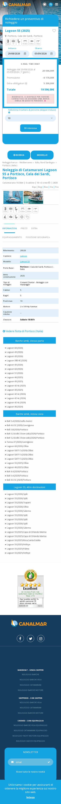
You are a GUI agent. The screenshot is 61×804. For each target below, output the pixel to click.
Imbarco (12, 48)
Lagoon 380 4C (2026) (17, 360)
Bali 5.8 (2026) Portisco (17, 429)
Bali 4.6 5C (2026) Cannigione (20, 425)
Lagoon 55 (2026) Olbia (17, 506)
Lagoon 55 (25, 261)
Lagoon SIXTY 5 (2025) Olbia (20, 458)
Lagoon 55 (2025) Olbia (17, 463)
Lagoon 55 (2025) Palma (18, 548)
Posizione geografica (38, 237)
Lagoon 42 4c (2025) (16, 385)
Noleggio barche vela (30, 679)
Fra (57, 186)
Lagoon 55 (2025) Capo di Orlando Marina (26, 531)
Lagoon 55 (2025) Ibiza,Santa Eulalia (24, 540)
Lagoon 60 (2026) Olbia (17, 446)
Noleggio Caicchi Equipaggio (30, 741)
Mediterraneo (26, 162)
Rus (46, 186)
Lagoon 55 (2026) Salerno (19, 510)
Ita (51, 186)
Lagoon (23, 256)
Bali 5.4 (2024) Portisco (17, 475)
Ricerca (20, 155)
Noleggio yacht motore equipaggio (31, 736)
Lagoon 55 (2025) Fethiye (18, 544)
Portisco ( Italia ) (9, 165)
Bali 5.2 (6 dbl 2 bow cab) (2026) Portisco (25, 433)
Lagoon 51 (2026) (15, 373)
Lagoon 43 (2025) (15, 381)
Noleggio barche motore (30, 690)
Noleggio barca (9, 162)
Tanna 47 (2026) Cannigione (20, 441)
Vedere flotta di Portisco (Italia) (24, 331)
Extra (34, 228)
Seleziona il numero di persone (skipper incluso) (32, 110)
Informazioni (9, 228)
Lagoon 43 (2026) (15, 352)
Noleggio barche (30, 674)
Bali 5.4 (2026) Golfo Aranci (19, 421)
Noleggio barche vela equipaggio (30, 725)
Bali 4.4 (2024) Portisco (17, 471)
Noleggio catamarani (30, 685)
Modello (42, 155)
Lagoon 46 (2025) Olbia (17, 467)
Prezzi (24, 228)
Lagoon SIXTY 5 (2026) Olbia (20, 450)
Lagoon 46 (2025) (15, 377)
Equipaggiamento (12, 237)
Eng (40, 186)
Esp (34, 186)
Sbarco (38, 48)
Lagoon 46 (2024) (15, 406)
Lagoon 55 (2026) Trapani (19, 502)
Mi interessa (30, 128)
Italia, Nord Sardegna (44, 162)
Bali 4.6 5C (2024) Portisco (19, 479)
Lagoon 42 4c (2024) (16, 394)
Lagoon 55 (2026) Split (17, 494)
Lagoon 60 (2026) (15, 347)
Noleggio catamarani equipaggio (30, 730)
